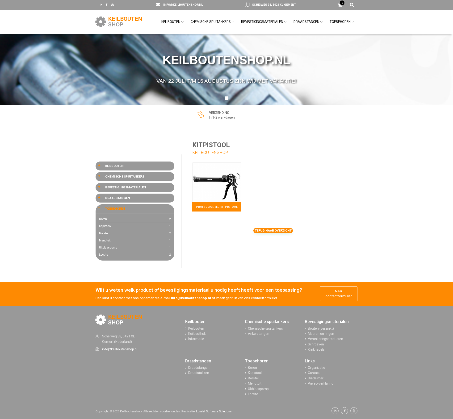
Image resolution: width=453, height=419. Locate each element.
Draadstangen (198, 361)
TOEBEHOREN (340, 22)
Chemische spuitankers (267, 321)
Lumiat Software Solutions (214, 411)
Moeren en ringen (321, 334)
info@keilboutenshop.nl (183, 4)
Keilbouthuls (197, 334)
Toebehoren (256, 361)
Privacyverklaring (320, 383)
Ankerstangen (258, 334)
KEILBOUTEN (171, 22)
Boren (135, 219)
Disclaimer (315, 378)
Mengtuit (135, 240)
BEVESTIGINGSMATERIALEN (262, 22)
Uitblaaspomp (135, 247)
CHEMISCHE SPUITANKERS (211, 22)
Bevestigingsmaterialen (327, 321)
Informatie (196, 339)
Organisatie (316, 367)
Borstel (135, 233)
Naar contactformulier (339, 293)
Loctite (135, 254)
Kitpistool (135, 226)
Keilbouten (195, 321)
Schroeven (316, 344)
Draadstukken (198, 373)
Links (310, 361)
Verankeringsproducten (325, 339)
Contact (314, 373)
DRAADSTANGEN (307, 22)
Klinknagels (316, 349)
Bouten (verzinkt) (321, 328)
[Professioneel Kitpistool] (216, 187)
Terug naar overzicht (273, 230)
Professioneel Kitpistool (217, 206)
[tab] (135, 166)
